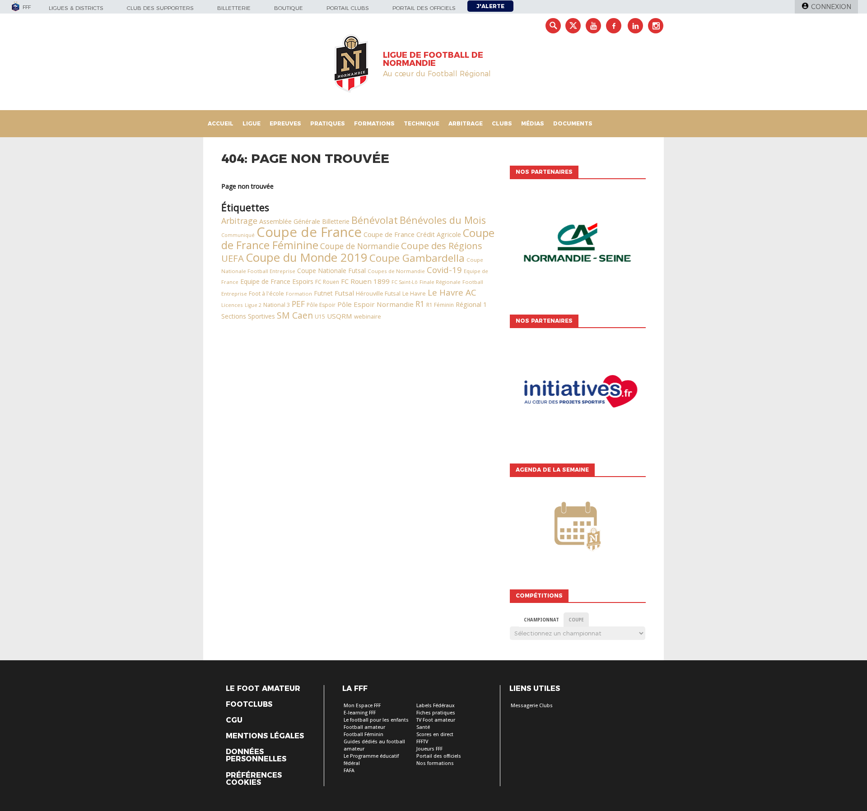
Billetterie (234, 7)
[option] (577, 244)
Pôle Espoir (321, 305)
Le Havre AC (452, 292)
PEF (298, 303)
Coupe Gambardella (417, 258)
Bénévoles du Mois (443, 220)
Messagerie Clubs (532, 706)
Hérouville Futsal (378, 293)
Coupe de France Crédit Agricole (412, 234)
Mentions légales (265, 736)
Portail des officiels (424, 7)
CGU (234, 720)
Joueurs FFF (429, 749)
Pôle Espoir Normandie (375, 304)
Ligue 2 (253, 305)
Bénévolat (374, 220)
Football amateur (364, 727)
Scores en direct (434, 734)
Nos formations (435, 763)
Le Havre (414, 293)
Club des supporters (160, 7)
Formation (299, 293)
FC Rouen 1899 (365, 281)
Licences (232, 304)
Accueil (220, 123)
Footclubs (249, 704)
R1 (419, 303)
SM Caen (295, 315)
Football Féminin (363, 734)
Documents (572, 123)
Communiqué (238, 235)
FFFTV (422, 742)
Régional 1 (471, 304)
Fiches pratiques (435, 713)
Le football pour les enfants (376, 720)
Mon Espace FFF (362, 706)
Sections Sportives (248, 316)
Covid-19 (444, 269)
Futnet (323, 293)
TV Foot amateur (435, 720)
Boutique (288, 7)
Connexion (831, 7)
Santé (423, 727)
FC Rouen (327, 282)
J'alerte (490, 6)
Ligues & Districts (76, 7)
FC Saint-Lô (405, 282)
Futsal (344, 292)
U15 (320, 316)
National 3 (276, 305)
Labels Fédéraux (435, 706)
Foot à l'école (266, 293)
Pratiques (327, 123)
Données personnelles (256, 755)
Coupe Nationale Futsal (331, 270)
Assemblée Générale (289, 221)
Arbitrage (465, 123)
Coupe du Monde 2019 (307, 257)
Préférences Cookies (254, 779)
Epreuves (285, 123)
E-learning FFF (360, 713)
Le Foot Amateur (263, 688)
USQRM (339, 315)
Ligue (251, 123)
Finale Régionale (440, 281)
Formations (374, 123)
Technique (421, 123)
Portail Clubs (347, 7)
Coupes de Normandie (396, 271)
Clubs (502, 123)
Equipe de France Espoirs (276, 281)
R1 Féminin (440, 305)
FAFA (349, 771)
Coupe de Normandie (359, 246)
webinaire (367, 316)
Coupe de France (309, 232)
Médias (532, 123)
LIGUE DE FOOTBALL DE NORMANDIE (433, 59)
